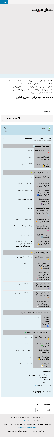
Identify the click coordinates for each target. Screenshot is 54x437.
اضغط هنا (35, 385)
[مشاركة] (5, 131)
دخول (5, 2)
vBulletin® (27, 421)
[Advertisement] (27, 45)
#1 (4, 138)
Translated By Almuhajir (27, 428)
